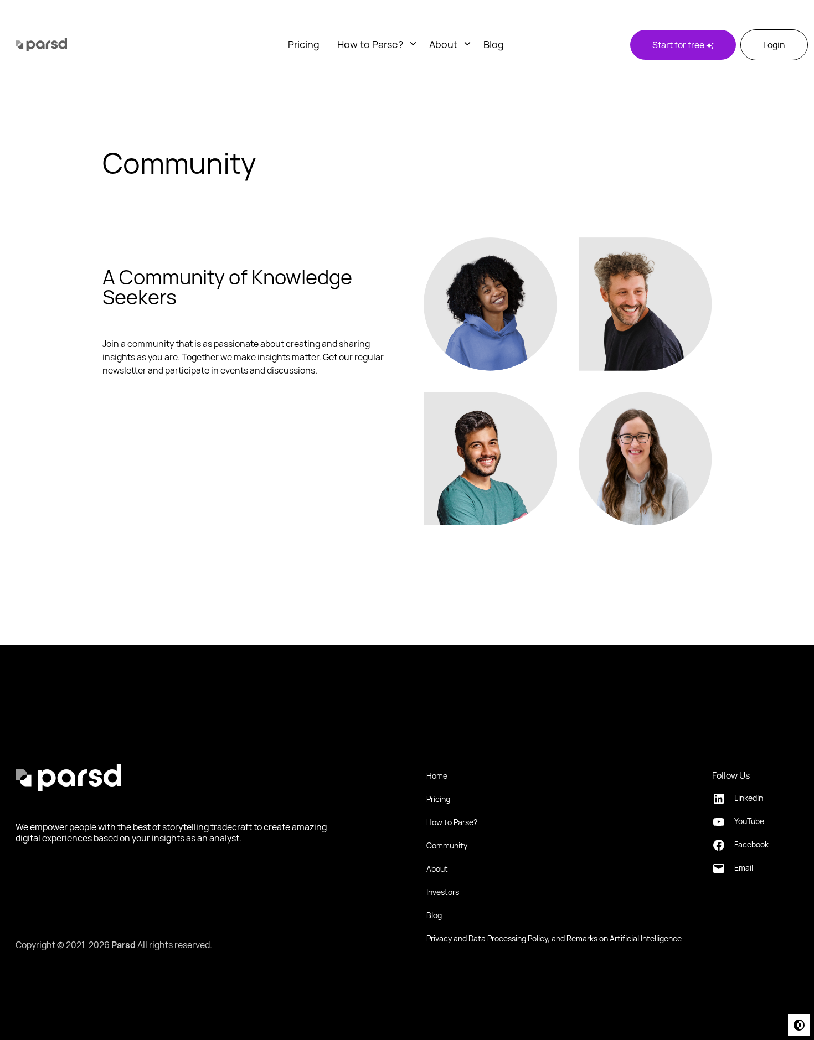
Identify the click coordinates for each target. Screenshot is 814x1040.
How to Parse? (370, 44)
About (443, 44)
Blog (493, 44)
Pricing (304, 44)
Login (774, 45)
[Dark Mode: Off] (799, 1025)
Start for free (679, 45)
